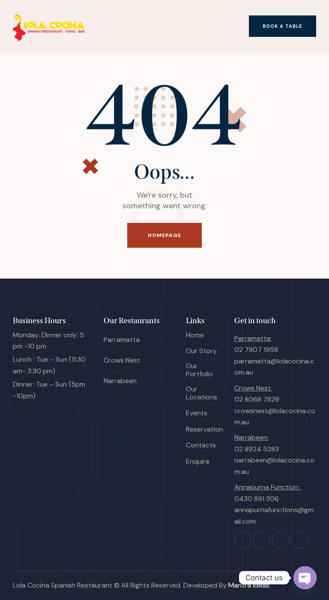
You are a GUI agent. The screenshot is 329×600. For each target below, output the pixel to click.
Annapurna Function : (267, 487)
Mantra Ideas (248, 585)
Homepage (165, 235)
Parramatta (122, 339)
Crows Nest (122, 360)
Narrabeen (120, 380)
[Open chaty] (305, 577)
